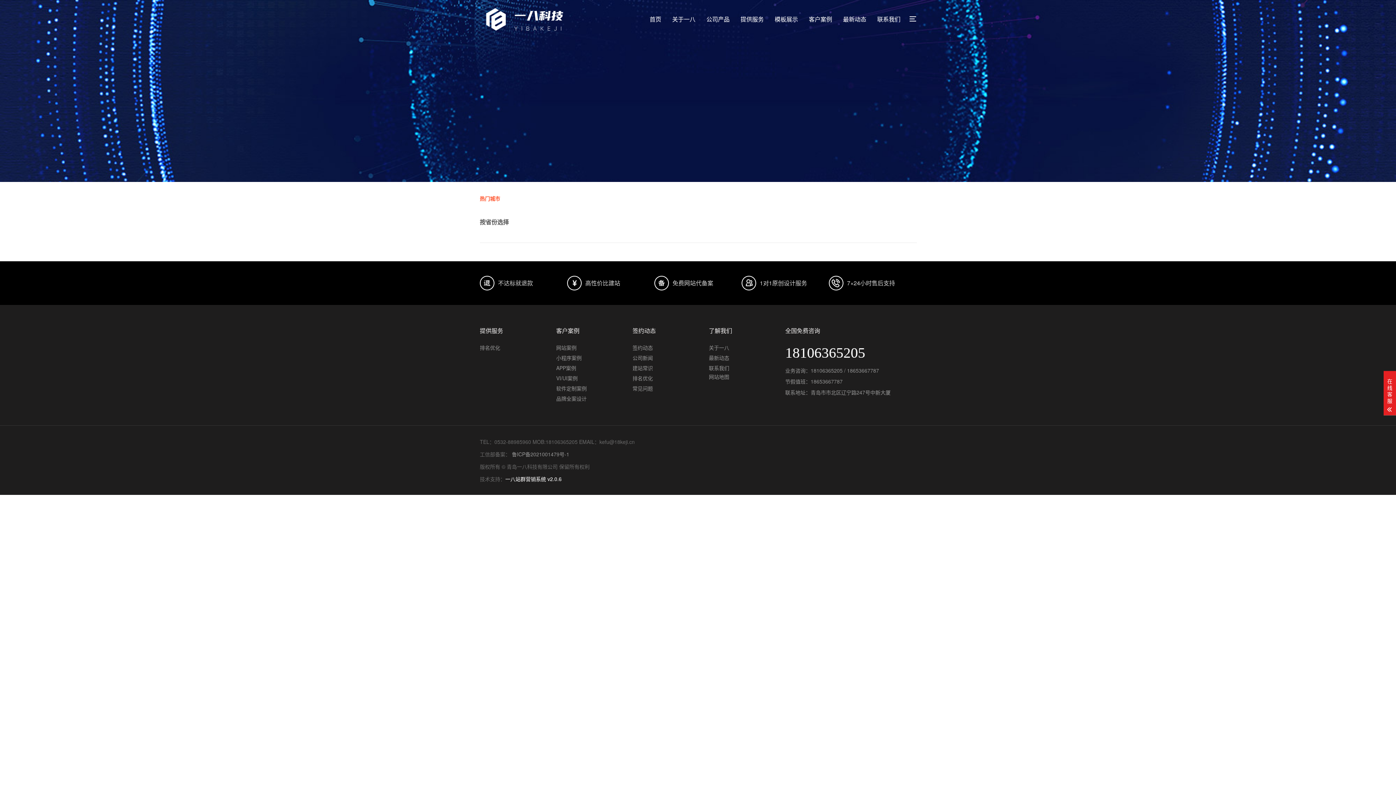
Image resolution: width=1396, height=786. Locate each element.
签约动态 (643, 347)
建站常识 (643, 368)
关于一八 (683, 19)
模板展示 (786, 19)
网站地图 (719, 376)
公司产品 (718, 19)
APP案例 (566, 368)
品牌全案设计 (571, 398)
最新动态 (854, 19)
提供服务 (752, 19)
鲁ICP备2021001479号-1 (539, 454)
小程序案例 (569, 357)
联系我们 (888, 19)
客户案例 (820, 19)
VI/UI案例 (567, 378)
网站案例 (566, 347)
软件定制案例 (571, 388)
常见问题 (643, 388)
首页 (655, 19)
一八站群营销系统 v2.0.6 (533, 479)
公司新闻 (643, 357)
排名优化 (490, 347)
